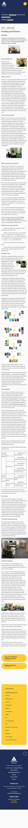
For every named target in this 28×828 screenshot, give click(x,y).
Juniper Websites (18, 767)
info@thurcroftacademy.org (14, 793)
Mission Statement (14, 799)
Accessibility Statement (14, 772)
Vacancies (14, 802)
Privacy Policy (14, 776)
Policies (14, 800)
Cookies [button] (14, 779)
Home (3, 27)
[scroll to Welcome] (25, 753)
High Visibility (14, 770)
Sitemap (14, 774)
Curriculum (10, 27)
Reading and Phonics (7, 29)
